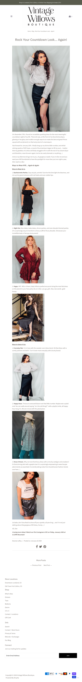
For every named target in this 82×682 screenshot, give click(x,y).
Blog (33, 31)
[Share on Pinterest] (44, 547)
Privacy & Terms (10, 633)
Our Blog (8, 640)
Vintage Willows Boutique (25, 675)
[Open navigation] (11, 16)
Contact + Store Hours (12, 630)
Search (7, 627)
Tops (6, 600)
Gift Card (8, 618)
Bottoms (8, 604)
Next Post (47, 565)
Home (29, 31)
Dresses (7, 597)
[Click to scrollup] (78, 678)
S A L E (7, 611)
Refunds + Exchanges (12, 637)
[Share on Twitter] (40, 547)
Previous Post (36, 565)
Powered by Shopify (12, 678)
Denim (7, 607)
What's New (9, 594)
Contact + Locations (11, 614)
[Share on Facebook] (37, 547)
